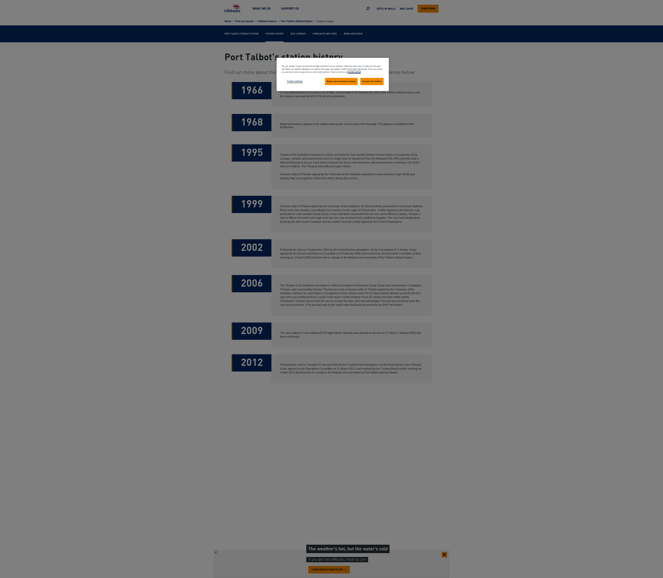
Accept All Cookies (371, 81)
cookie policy (354, 72)
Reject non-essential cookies (341, 81)
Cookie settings (295, 81)
